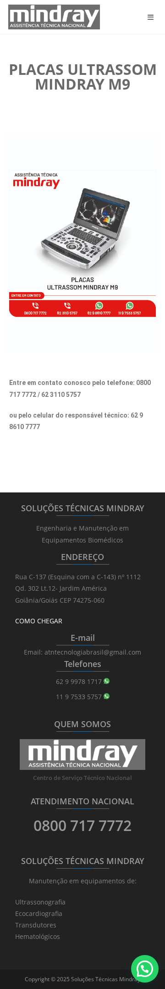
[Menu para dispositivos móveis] (152, 17)
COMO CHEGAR (38, 620)
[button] (145, 969)
